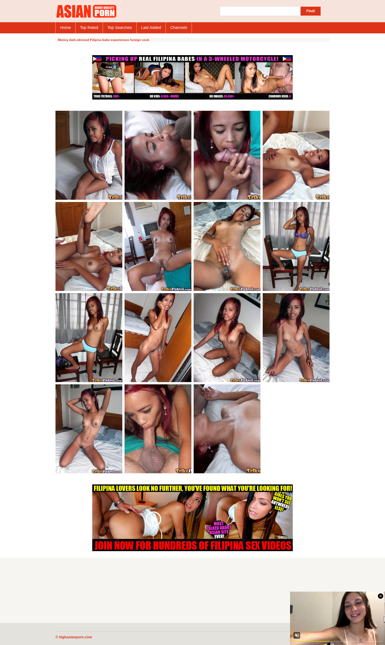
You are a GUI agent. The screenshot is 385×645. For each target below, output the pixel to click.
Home (65, 27)
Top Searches (119, 27)
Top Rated (89, 27)
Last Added (151, 27)
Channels (178, 27)
